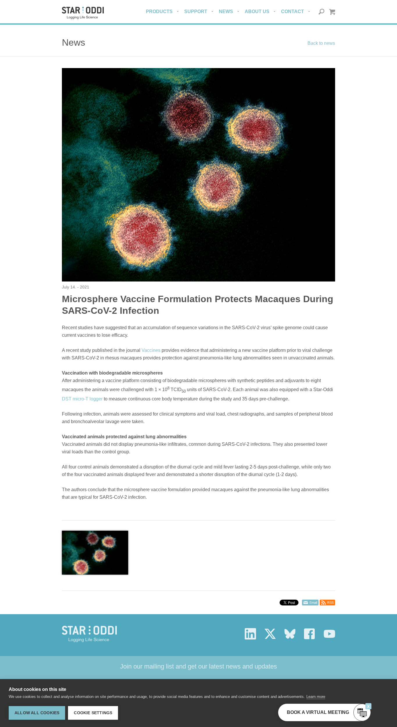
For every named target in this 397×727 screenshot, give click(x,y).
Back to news (321, 43)
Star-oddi (83, 13)
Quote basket (332, 12)
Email (313, 602)
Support (195, 11)
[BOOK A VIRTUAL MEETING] (362, 712)
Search (322, 12)
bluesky (290, 633)
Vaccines (151, 350)
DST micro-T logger (82, 398)
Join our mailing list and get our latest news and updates (198, 666)
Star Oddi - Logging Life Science (89, 634)
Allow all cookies (37, 713)
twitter (270, 633)
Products (159, 11)
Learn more (315, 696)
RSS (330, 602)
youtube (329, 633)
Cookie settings (93, 713)
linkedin (250, 633)
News (226, 11)
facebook (309, 633)
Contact (292, 11)
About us (257, 11)
